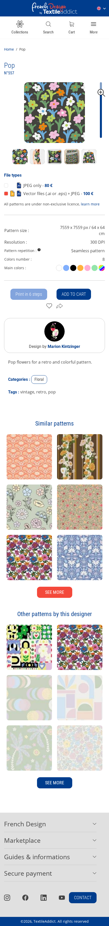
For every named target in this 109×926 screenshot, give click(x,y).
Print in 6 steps (28, 294)
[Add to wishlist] (49, 305)
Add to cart (74, 294)
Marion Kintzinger (64, 346)
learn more (90, 204)
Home (9, 49)
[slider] (101, 93)
